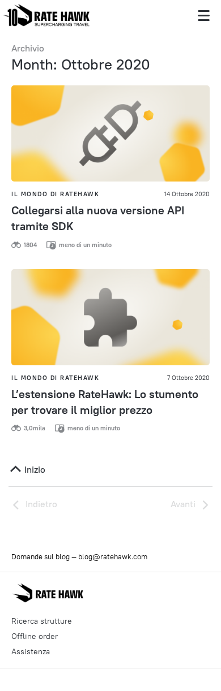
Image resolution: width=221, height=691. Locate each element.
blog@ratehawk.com (112, 556)
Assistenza (30, 651)
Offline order (34, 636)
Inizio (33, 469)
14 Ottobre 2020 (187, 194)
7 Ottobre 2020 (188, 378)
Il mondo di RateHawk (55, 194)
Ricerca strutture (41, 621)
